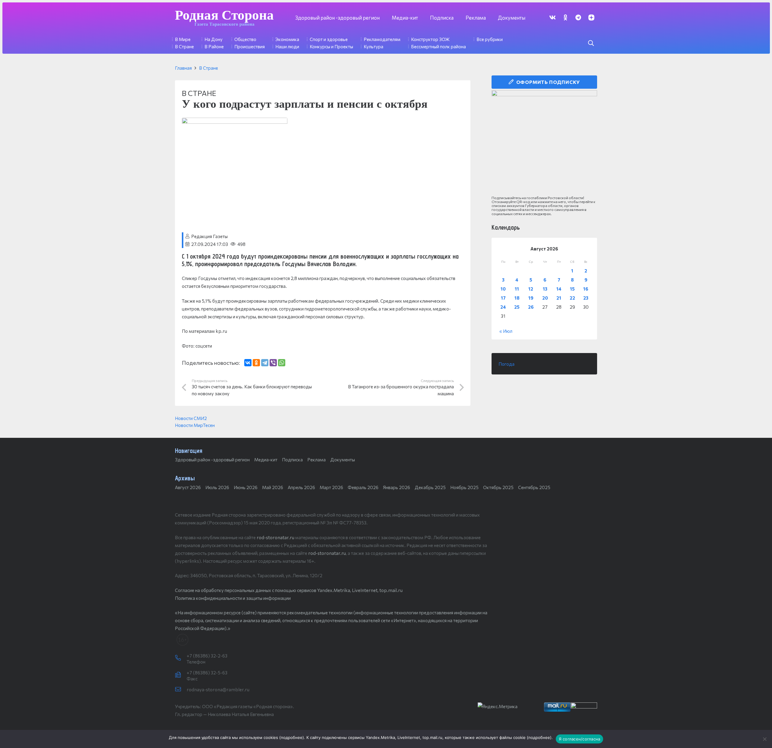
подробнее (291, 737)
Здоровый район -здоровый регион (212, 459)
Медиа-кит (265, 459)
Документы (342, 459)
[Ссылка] (544, 143)
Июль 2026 (217, 487)
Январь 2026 (396, 487)
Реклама (316, 459)
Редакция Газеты (209, 236)
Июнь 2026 (246, 487)
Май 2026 (272, 487)
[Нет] (764, 739)
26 (531, 307)
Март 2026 (331, 487)
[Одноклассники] (256, 362)
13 (545, 288)
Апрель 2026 (301, 487)
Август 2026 (188, 487)
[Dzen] (591, 17)
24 (503, 307)
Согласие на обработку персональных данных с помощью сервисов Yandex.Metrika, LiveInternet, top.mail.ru (289, 590)
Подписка (292, 459)
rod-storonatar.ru (275, 537)
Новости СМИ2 (191, 418)
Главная (183, 68)
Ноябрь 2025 (464, 487)
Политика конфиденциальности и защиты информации (233, 598)
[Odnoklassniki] (565, 17)
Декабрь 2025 (430, 487)
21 (558, 298)
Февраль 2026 (363, 487)
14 (559, 288)
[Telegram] (578, 17)
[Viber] (273, 362)
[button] (590, 43)
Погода (506, 364)
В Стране (208, 68)
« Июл (505, 331)
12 (530, 288)
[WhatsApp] (281, 362)
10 (503, 288)
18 (517, 298)
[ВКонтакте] (248, 362)
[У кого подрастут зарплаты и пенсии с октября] (234, 121)
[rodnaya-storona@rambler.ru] (181, 689)
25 (517, 307)
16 (585, 288)
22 (572, 298)
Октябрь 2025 (498, 487)
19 (530, 298)
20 (545, 298)
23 (585, 298)
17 (503, 298)
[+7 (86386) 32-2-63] (181, 658)
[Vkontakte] (552, 17)
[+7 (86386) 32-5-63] (181, 675)
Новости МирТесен (195, 425)
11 (517, 288)
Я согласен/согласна (579, 739)
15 (572, 288)
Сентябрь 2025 (534, 487)
